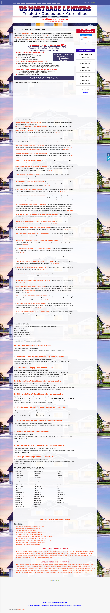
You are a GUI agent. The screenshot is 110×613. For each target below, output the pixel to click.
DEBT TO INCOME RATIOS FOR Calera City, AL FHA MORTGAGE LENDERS (35, 261)
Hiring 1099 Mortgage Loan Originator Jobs (26, 530)
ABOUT (18, 2)
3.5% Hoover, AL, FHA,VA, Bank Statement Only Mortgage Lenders (38, 394)
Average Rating (86, 37)
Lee (73, 553)
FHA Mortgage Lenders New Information (55, 519)
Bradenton (35, 564)
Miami (44, 568)
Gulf (17, 553)
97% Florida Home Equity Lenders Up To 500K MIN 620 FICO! (30, 542)
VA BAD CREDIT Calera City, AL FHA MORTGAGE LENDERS (30, 286)
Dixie (65, 551)
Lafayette (67, 553)
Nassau (31, 555)
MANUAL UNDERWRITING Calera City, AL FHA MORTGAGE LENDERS (33, 248)
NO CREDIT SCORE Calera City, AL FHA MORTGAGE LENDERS (31, 153)
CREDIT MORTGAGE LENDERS (37, 303)
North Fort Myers (57, 568)
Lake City (89, 566)
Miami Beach (49, 568)
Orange (46, 555)
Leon (75, 553)
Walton (46, 557)
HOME (14, 2)
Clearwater (55, 564)
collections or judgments (35, 149)
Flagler (76, 551)
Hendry (28, 553)
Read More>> (58, 132)
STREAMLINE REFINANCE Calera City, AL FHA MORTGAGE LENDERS (33, 227)
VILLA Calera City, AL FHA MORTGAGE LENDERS (28, 174)
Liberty (81, 553)
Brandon (40, 564)
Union (34, 557)
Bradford (27, 551)
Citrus (48, 551)
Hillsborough (43, 553)
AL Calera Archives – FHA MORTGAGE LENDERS (32, 345)
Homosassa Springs (66, 566)
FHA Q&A (23, 2)
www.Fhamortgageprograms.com (55, 19)
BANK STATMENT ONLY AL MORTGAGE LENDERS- (28, 122)
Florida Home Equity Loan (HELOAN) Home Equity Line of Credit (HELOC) (33, 540)
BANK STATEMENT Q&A (31, 2)
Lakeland (18, 568)
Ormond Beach (91, 568)
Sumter (23, 557)
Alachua (18, 551)
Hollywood (58, 566)
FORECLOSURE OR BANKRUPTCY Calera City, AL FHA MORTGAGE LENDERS (35, 221)
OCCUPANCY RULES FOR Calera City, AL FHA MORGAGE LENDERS (33, 280)
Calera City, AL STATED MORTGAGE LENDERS (27, 130)
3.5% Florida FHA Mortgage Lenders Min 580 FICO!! (33, 432)
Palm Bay (25, 570)
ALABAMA (54, 2)
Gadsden (84, 551)
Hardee (24, 553)
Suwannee (27, 557)
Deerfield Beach (75, 564)
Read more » (60, 141)
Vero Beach (60, 572)
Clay (51, 551)
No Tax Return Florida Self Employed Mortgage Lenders (29, 534)
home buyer (45, 35)
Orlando (85, 568)
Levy (78, 553)
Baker (21, 551)
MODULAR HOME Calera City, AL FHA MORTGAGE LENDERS (31, 204)
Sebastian (85, 570)
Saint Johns (89, 555)
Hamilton (20, 553)
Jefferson (62, 553)
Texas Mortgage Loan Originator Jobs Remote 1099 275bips (30, 526)
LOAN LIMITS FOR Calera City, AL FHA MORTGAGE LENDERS (31, 256)
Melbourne (40, 568)
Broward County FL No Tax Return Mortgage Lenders (28, 544)
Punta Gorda (69, 570)
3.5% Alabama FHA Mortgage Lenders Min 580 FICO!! (33, 368)
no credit (65, 140)
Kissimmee (84, 566)
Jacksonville (74, 566)
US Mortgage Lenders (20, 609)
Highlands (37, 553)
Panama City (43, 570)
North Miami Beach (65, 568)
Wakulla (42, 557)
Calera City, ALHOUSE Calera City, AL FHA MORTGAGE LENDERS (32, 166)
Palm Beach (55, 555)
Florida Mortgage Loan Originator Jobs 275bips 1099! (28, 528)
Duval (68, 551)
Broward (35, 551)
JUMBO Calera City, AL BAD (23, 303)
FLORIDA (44, 2)
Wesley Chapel (72, 572)
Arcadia (17, 564)
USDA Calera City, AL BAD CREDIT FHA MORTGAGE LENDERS (31, 295)
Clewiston (50, 564)
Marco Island (34, 568)
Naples (72, 568)
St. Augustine (23, 572)
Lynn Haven (23, 568)
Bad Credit (23, 33)
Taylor (31, 557)
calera (30, 441)
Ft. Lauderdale (33, 566)
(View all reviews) (86, 41)
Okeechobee (41, 555)
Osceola (50, 555)
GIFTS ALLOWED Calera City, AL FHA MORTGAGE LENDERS (31, 195)
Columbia (57, 551)
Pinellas (63, 555)
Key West (79, 566)
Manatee (90, 553)
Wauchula (65, 572)
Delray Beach (86, 564)
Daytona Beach (67, 564)
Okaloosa (35, 555)
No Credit (29, 33)
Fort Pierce (27, 566)
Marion (93, 553)
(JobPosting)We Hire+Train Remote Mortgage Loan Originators (31, 532)
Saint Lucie (18, 557)
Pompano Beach (55, 570)
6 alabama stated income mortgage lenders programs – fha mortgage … (40, 445)
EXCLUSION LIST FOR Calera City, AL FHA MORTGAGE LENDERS (32, 267)
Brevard (31, 551)
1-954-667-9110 (93, 2)
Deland (80, 564)
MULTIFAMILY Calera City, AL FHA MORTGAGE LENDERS (30, 181)
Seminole (84, 555)
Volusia (38, 557)
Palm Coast (37, 570)
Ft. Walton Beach (46, 566)
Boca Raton (22, 564)
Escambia (72, 551)
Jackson (58, 553)
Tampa (41, 572)
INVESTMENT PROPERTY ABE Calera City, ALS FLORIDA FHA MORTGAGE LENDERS (37, 214)
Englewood (21, 566)
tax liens (24, 149)
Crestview (61, 564)
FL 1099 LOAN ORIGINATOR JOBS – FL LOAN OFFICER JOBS (31, 538)
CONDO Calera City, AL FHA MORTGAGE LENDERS (28, 160)
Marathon (28, 568)
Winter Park (87, 572)
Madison (85, 553)
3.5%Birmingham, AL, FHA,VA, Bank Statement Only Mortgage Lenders (40, 407)
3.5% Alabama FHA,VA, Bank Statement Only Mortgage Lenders (37, 381)
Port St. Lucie (63, 570)
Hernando (32, 553)
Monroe (27, 555)
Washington (51, 557)
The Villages (46, 572)
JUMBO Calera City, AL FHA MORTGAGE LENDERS (29, 189)
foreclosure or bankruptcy (29, 290)
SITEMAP (39, 2)
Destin (17, 566)
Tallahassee (37, 572)
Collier (53, 551)
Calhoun (40, 551)
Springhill (18, 572)
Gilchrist (89, 551)
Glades (92, 551)
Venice (55, 572)
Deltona (91, 564)
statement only (44, 39)
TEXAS (58, 2)
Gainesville (53, 566)
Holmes (48, 553)
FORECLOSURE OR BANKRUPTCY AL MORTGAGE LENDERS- (31, 126)
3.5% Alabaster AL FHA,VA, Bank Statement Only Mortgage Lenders (39, 357)
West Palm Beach (80, 572)
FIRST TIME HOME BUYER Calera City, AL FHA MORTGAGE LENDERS (33, 136)
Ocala (75, 568)
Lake (71, 553)
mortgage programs (32, 39)
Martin (17, 555)
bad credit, (60, 140)
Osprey (17, 570)
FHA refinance (19, 37)
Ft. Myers (39, 566)
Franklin (80, 551)
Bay (24, 551)
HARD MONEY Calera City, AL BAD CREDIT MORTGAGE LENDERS (32, 311)
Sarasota (79, 555)
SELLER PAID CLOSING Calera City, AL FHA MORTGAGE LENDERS (32, 273)
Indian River (53, 553)
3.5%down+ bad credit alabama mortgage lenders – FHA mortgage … (39, 420)
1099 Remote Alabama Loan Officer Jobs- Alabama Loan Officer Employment (34, 536)
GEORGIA (49, 2)
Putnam (69, 555)
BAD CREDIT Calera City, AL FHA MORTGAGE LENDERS (30, 145)
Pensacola (48, 570)
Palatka (21, 570)
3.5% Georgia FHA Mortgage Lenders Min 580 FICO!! (33, 457)
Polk (66, 555)
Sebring (90, 570)
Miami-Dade (22, 555)
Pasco (59, 555)
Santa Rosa (74, 555)
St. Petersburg (30, 572)
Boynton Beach (29, 564)
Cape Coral (45, 564)
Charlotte (44, 551)
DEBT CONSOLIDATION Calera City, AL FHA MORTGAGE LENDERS (32, 233)
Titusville (52, 572)
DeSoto (62, 551)
